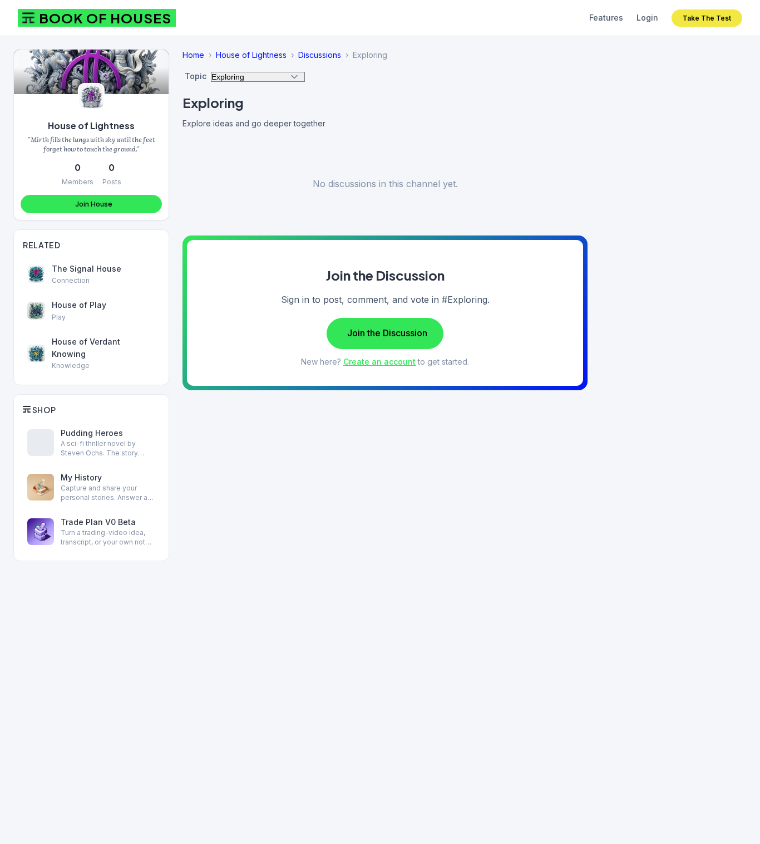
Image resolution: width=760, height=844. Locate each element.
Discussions (319, 55)
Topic (195, 76)
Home (193, 55)
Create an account (379, 361)
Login (647, 17)
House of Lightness (91, 125)
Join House (93, 204)
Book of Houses (105, 17)
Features (606, 17)
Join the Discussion (387, 332)
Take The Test (707, 18)
